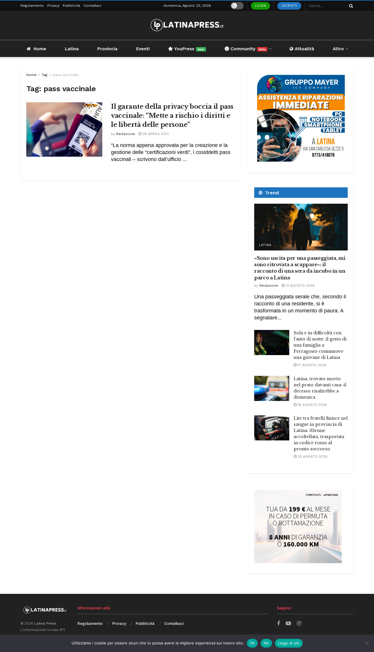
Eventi (143, 48)
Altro (338, 48)
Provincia (107, 48)
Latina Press (45, 623)
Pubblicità (71, 6)
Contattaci (92, 6)
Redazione (125, 134)
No (266, 643)
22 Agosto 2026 (312, 456)
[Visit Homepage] (187, 25)
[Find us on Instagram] (299, 623)
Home (40, 48)
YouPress (188, 48)
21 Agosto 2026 (300, 285)
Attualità (303, 48)
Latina (72, 48)
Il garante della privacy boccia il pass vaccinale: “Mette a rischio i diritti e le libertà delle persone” (172, 116)
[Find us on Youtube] (288, 623)
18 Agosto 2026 (312, 405)
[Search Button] (350, 6)
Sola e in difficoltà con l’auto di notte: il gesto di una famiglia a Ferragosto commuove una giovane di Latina (320, 345)
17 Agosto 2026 (312, 365)
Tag (44, 75)
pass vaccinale (66, 75)
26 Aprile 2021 (155, 134)
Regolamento (32, 6)
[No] (367, 643)
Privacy (53, 6)
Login (260, 6)
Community (247, 48)
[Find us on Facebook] (278, 623)
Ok (252, 643)
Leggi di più (289, 643)
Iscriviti (289, 6)
